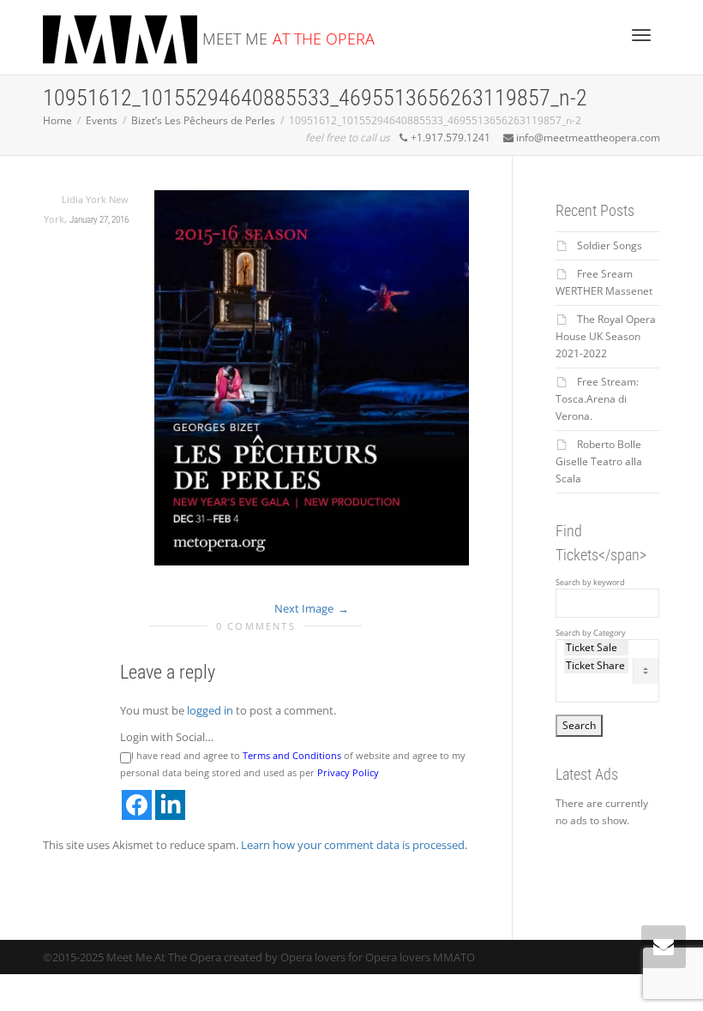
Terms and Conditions (292, 755)
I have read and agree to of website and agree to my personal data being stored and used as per (293, 764)
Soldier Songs (609, 245)
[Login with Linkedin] (170, 805)
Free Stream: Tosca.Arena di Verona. (597, 398)
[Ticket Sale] (596, 647)
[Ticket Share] (596, 665)
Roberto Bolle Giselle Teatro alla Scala (599, 461)
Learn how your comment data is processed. (354, 844)
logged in (210, 710)
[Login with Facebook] (137, 805)
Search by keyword (590, 582)
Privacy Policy (348, 772)
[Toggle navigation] (641, 35)
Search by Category (591, 633)
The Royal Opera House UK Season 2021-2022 (606, 336)
